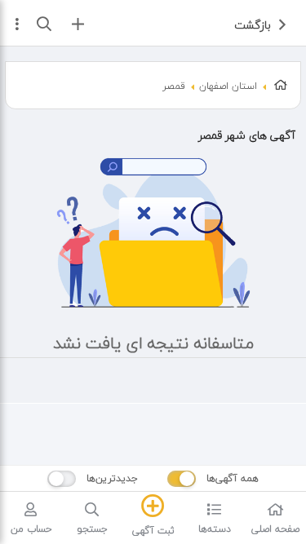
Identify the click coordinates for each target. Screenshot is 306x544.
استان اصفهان (228, 86)
